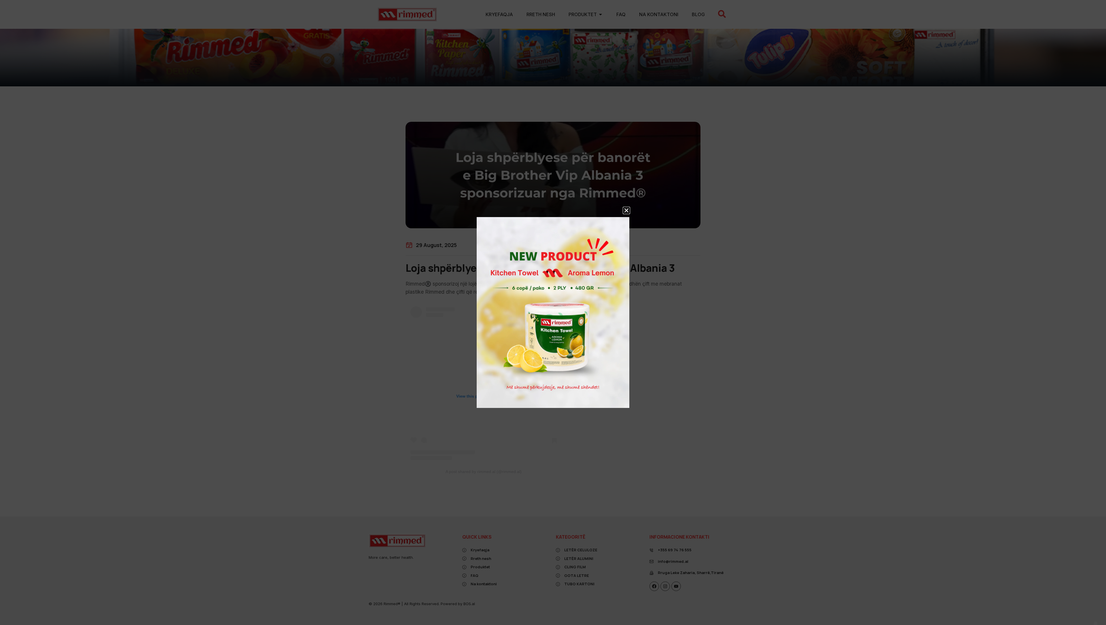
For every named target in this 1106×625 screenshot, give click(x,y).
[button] (626, 210)
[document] (553, 312)
